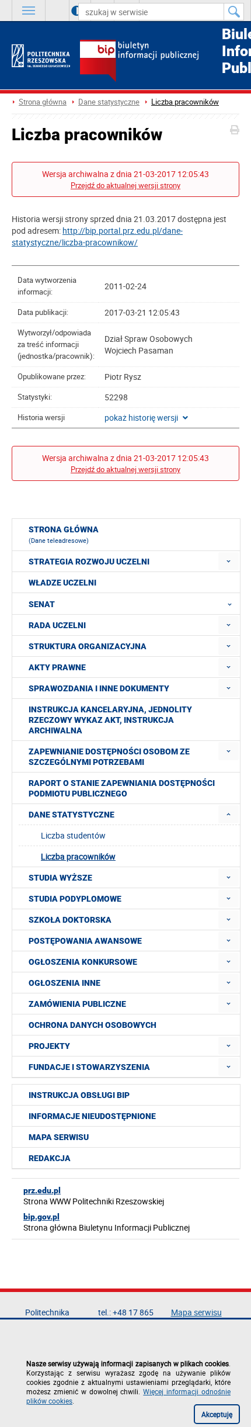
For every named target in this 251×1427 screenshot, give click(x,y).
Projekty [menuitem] (49, 1046)
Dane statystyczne (109, 102)
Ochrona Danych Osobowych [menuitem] (92, 1025)
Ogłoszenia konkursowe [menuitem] (83, 962)
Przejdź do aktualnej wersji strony (125, 186)
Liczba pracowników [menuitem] (78, 856)
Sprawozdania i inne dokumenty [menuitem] (99, 688)
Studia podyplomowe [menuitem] (75, 898)
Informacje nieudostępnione (92, 1116)
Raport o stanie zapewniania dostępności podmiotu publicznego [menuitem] (122, 788)
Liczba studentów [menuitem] (73, 835)
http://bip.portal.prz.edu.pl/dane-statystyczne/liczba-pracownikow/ (97, 236)
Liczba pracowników (185, 102)
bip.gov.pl (41, 1216)
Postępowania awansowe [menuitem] (85, 940)
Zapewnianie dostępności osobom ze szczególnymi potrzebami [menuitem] (109, 757)
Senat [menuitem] (42, 604)
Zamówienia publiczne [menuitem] (77, 1004)
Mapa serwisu (59, 1137)
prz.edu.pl (42, 1190)
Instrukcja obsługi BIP (79, 1095)
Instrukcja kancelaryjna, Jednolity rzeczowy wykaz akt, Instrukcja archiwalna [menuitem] (110, 720)
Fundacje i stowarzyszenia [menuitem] (89, 1067)
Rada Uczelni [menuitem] (57, 625)
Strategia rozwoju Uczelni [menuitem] (89, 561)
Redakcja (50, 1158)
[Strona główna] (41, 55)
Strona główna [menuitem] (64, 535)
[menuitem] (228, 561)
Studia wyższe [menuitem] (60, 877)
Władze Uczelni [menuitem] (62, 582)
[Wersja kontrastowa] (68, 10)
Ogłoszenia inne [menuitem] (64, 983)
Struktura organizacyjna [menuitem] (88, 646)
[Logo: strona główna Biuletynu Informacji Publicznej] (159, 62)
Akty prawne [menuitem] (57, 667)
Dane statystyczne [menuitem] (71, 814)
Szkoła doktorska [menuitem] (70, 919)
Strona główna (43, 102)
